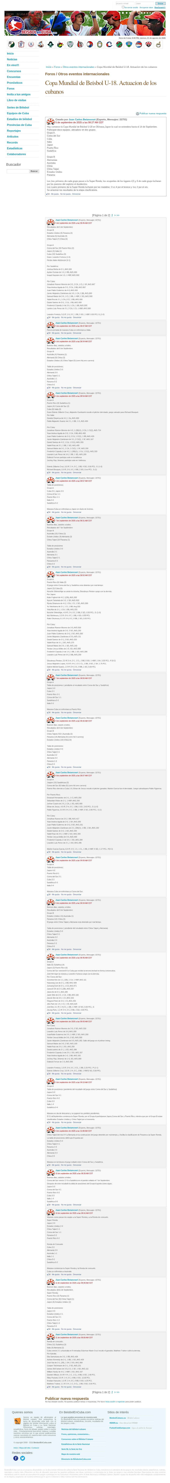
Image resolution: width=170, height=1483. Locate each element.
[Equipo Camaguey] (109, 48)
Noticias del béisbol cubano (73, 1429)
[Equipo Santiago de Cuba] (148, 48)
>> (117, 215)
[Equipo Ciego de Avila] (99, 48)
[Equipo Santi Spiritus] (89, 48)
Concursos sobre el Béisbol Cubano (77, 1439)
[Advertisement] (105, 57)
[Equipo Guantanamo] (158, 48)
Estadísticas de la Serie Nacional (75, 1444)
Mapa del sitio (24, 1448)
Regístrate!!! (160, 7)
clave (138, 3)
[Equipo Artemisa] (31, 48)
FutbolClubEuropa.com (131, 1428)
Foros (57, 67)
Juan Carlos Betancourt (82, 119)
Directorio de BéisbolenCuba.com (76, 1459)
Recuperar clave (146, 7)
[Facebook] (15, 1461)
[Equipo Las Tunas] (119, 48)
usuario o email (122, 3)
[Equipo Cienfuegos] (70, 48)
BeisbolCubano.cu (124, 1418)
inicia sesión (110, 1402)
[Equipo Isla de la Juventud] (50, 48)
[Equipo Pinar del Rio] (11, 48)
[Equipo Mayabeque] (40, 48)
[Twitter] (22, 1461)
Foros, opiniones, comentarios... (75, 1434)
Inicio (48, 67)
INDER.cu (123, 1423)
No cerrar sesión (131, 7)
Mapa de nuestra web (70, 1454)
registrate (121, 1402)
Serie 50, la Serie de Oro (71, 1449)
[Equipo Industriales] (21, 48)
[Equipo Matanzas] (60, 48)
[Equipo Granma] (138, 48)
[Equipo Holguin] (129, 48)
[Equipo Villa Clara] (80, 48)
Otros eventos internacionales (78, 67)
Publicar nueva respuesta (153, 113)
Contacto (35, 1448)
